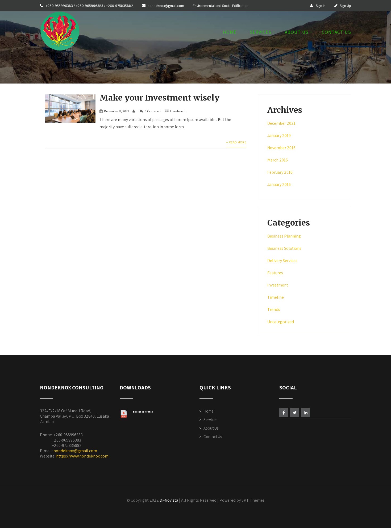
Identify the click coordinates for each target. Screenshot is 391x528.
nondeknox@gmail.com (166, 5)
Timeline (275, 297)
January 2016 (279, 184)
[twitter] (294, 412)
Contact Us (336, 32)
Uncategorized (280, 322)
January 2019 (279, 135)
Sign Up (345, 5)
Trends (273, 309)
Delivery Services (282, 260)
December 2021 (281, 123)
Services (261, 32)
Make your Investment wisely (159, 98)
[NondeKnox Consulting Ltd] (60, 52)
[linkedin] (305, 412)
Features (275, 273)
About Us (297, 32)
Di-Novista (169, 500)
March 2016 (277, 160)
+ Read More (236, 142)
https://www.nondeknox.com (82, 456)
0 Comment (153, 111)
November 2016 (281, 148)
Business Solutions (284, 248)
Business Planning (284, 236)
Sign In (320, 5)
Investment (178, 111)
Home (229, 32)
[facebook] (283, 412)
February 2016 (280, 172)
